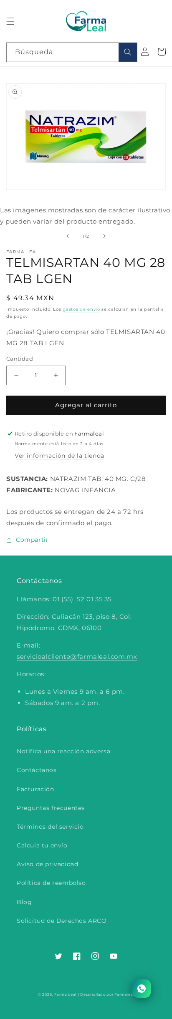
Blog (24, 902)
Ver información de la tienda (59, 455)
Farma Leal (65, 994)
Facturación (35, 789)
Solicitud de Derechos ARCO (62, 920)
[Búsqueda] (128, 52)
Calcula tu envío (42, 845)
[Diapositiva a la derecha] (104, 236)
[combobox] (72, 52)
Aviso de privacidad (47, 864)
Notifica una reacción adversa (63, 751)
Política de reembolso (51, 883)
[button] (10, 21)
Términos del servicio (50, 826)
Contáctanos (37, 770)
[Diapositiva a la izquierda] (67, 236)
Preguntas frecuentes (51, 808)
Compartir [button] (32, 539)
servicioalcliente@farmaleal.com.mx (77, 656)
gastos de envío (81, 309)
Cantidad (19, 358)
